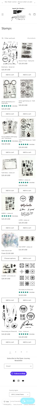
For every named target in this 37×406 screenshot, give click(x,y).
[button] (2, 14)
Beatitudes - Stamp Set (8, 67)
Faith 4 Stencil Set (7, 250)
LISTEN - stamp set (24, 220)
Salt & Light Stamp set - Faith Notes (27, 101)
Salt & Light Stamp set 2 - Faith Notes (9, 102)
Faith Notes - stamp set (8, 172)
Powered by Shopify (19, 401)
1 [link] (10, 352)
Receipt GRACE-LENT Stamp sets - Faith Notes (9, 137)
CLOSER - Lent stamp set (9, 276)
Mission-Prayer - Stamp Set (26, 61)
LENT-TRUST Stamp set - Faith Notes (27, 140)
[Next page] (27, 352)
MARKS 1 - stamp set (7, 213)
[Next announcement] (34, 2)
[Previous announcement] (2, 2)
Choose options (10, 258)
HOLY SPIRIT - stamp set (25, 247)
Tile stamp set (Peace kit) (26, 289)
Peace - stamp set (24, 331)
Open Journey (10, 401)
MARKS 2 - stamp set (24, 180)
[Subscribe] (30, 366)
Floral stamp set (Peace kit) (9, 331)
